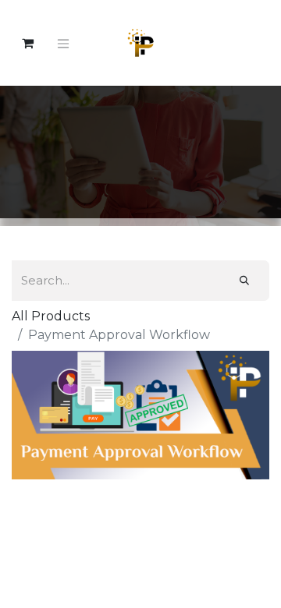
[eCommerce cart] (27, 42)
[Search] (244, 280)
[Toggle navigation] (63, 43)
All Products (51, 316)
